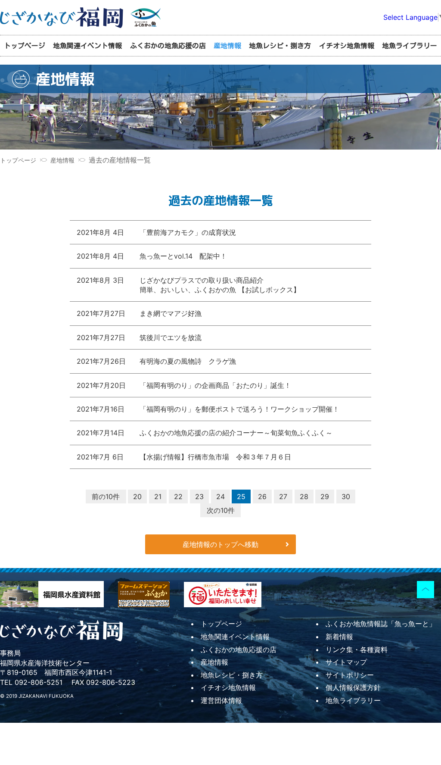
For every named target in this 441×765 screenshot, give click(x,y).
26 (262, 496)
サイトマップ (346, 662)
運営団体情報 (221, 700)
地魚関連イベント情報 (87, 45)
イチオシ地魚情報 (346, 45)
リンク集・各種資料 (357, 649)
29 (324, 496)
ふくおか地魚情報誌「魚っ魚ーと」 (381, 623)
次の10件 (221, 510)
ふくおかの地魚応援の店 (168, 45)
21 (157, 496)
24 (220, 496)
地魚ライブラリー (409, 45)
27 (283, 496)
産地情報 (227, 45)
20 (137, 496)
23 (199, 496)
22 (178, 496)
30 (346, 496)
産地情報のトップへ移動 (220, 544)
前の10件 (106, 496)
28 (304, 496)
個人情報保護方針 (353, 687)
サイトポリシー (350, 675)
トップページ (24, 45)
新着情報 (339, 636)
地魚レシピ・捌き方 (280, 45)
